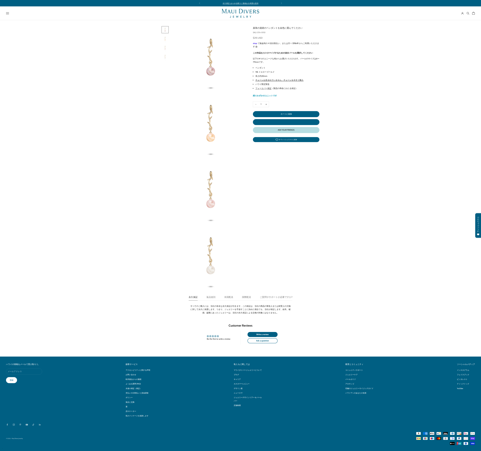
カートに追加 (286, 114)
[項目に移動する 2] (165, 38)
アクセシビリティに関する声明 (138, 370)
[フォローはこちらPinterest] (20, 424)
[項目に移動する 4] (165, 56)
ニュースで (238, 393)
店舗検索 (237, 405)
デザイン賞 (238, 388)
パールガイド (350, 379)
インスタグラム (463, 370)
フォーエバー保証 (263, 88)
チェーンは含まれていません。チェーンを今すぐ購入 (279, 80)
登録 (11, 380)
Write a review (262, 334)
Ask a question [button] (262, 341)
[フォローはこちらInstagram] (14, 424)
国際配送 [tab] (246, 297)
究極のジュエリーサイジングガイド (359, 388)
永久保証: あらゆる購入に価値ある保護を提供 (240, 3)
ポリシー (129, 397)
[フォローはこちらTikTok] (33, 424)
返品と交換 (130, 402)
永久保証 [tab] (193, 297)
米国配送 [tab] (228, 297)
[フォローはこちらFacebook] (7, 424)
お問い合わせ (131, 374)
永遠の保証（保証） (133, 388)
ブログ (236, 374)
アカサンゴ (349, 384)
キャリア (237, 379)
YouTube (460, 388)
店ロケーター (131, 411)
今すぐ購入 (286, 122)
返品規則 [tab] (210, 297)
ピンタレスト (462, 379)
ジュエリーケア (351, 374)
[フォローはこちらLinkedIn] (40, 424)
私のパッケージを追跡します (137, 416)
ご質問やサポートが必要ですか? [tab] (276, 297)
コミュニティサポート (354, 370)
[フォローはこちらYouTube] (27, 424)
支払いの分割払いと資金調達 (137, 393)
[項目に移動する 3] (165, 47)
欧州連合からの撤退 (133, 379)
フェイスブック (463, 374)
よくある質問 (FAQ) (133, 384)
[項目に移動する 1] (165, 29)
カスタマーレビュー (242, 384)
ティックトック (463, 384)
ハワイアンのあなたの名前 (355, 393)
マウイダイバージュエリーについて (248, 370)
